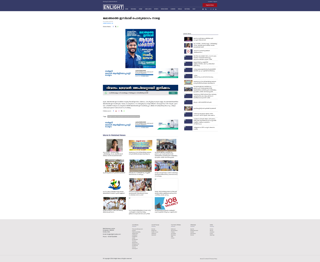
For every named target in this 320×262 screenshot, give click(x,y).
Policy (211, 233)
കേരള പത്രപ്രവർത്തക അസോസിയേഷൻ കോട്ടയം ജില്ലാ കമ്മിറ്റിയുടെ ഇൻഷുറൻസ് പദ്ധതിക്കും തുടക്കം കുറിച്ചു (166, 193)
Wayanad (134, 242)
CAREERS (173, 9)
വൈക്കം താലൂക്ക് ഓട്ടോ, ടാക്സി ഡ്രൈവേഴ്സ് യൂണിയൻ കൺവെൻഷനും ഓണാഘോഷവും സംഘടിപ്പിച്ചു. (166, 174)
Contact (206, 259)
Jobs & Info (148, 9)
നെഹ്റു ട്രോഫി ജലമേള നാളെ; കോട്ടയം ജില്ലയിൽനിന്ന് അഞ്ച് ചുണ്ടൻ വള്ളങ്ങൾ (113, 192)
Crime (140, 9)
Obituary (154, 233)
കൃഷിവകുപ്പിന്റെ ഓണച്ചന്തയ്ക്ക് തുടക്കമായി (114, 173)
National (187, 9)
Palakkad (134, 236)
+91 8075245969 (112, 236)
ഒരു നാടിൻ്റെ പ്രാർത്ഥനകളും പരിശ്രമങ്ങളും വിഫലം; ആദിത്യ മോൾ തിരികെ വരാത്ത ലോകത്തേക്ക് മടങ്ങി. (113, 153)
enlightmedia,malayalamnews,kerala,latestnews (123, 116)
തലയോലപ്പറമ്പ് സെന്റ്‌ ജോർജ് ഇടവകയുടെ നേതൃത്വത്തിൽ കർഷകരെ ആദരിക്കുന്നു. (140, 153)
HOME (126, 9)
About (211, 230)
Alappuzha (135, 233)
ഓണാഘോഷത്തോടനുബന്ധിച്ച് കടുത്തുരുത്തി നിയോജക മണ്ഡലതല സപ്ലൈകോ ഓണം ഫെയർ (138, 193)
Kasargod (135, 248)
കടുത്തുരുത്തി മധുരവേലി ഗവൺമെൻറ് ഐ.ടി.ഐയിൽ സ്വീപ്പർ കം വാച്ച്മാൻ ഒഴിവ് (166, 211)
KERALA (180, 9)
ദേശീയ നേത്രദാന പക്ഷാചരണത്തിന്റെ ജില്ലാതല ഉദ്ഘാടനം (113, 211)
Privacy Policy (213, 259)
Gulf (194, 9)
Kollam (134, 230)
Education (193, 233)
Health (127, 12)
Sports (156, 9)
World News (164, 9)
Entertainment (194, 230)
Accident (173, 233)
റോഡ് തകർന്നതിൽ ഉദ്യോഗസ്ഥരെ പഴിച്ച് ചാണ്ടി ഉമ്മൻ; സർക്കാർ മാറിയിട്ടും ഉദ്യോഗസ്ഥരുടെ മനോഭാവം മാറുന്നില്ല (139, 212)
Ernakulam (135, 239)
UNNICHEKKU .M (108, 23)
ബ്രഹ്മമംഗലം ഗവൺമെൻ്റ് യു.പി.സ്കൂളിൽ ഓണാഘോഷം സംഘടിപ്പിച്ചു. (139, 173)
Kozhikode (135, 245)
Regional (133, 9)
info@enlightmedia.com (114, 234)
